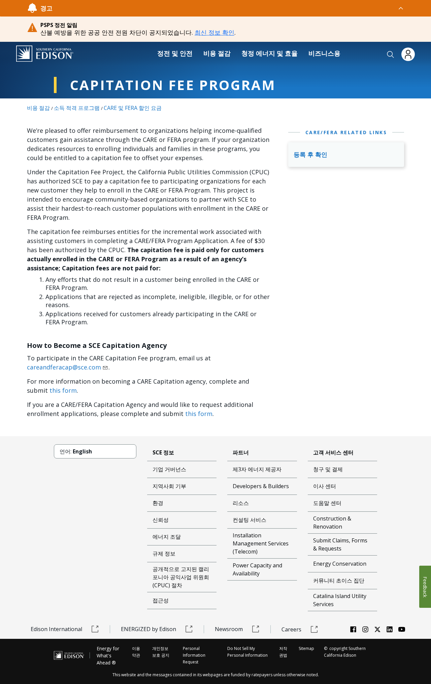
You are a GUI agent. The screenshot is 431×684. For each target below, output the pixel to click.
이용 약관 (136, 652)
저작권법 (283, 652)
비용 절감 (217, 53)
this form (63, 390)
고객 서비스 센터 (333, 452)
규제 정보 (164, 553)
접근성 (161, 600)
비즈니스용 (324, 53)
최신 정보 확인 (214, 32)
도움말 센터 (327, 503)
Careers (291, 629)
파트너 (241, 452)
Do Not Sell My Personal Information (247, 652)
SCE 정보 (163, 452)
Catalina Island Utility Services (339, 600)
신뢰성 (161, 520)
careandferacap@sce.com (64, 367)
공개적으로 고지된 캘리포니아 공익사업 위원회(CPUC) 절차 (181, 577)
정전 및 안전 (175, 53)
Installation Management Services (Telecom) (261, 543)
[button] (391, 55)
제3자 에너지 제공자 (257, 469)
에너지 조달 (167, 536)
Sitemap (306, 648)
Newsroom (229, 629)
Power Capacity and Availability (257, 569)
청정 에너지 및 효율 (269, 53)
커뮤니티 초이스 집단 (338, 580)
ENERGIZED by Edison (148, 629)
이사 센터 (324, 486)
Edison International (56, 629)
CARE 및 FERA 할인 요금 (133, 108)
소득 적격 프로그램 (77, 108)
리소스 (241, 503)
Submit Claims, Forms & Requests (340, 544)
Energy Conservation (339, 563)
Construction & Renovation (332, 522)
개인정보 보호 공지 (160, 652)
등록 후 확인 (310, 154)
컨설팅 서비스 (249, 520)
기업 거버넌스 (169, 469)
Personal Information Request (194, 655)
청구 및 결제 (328, 469)
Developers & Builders (261, 486)
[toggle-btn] (228, 8)
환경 (158, 503)
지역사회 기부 (169, 486)
